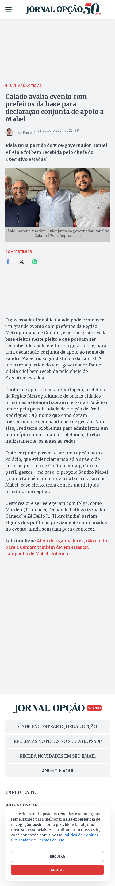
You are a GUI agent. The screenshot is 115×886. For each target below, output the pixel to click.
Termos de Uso (50, 840)
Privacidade (21, 805)
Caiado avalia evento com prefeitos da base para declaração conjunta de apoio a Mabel (54, 107)
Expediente (20, 792)
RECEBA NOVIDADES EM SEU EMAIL (58, 756)
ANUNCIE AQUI (58, 770)
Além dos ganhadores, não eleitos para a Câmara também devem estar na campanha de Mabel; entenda (57, 547)
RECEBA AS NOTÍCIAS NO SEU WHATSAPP (58, 741)
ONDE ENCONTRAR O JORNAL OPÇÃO (57, 726)
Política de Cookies (80, 835)
